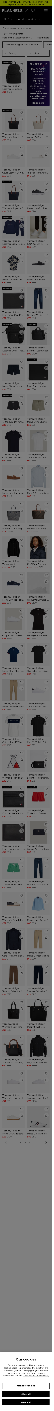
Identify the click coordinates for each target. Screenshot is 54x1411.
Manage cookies (26, 1385)
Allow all (26, 1394)
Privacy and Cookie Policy (36, 1375)
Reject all (26, 1402)
